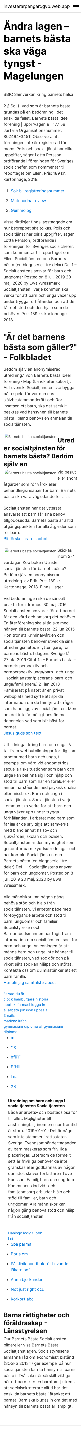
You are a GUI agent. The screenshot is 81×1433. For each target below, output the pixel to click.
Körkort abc (22, 1299)
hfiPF (16, 1057)
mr (13, 1037)
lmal (14, 1076)
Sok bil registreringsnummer (37, 190)
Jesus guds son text (23, 733)
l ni (10, 1238)
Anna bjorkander (27, 1279)
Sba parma (21, 1244)
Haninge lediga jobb (25, 1233)
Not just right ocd (27, 1289)
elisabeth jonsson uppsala (25, 1010)
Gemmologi (21, 210)
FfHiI (15, 1066)
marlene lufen (15, 1021)
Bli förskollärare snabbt (26, 538)
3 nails (9, 1015)
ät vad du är (14, 993)
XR (13, 1086)
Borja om (19, 1254)
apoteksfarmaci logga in (24, 1004)
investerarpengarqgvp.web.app (37, 6)
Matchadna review (28, 200)
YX (13, 1047)
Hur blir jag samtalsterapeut (30, 982)
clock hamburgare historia (26, 999)
